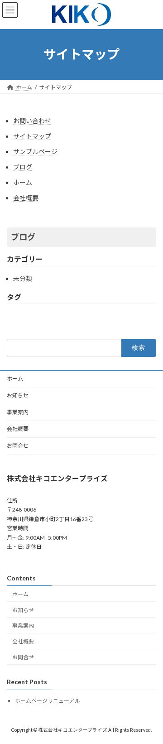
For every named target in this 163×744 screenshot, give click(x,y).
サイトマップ (32, 136)
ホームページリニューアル (47, 700)
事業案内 (18, 412)
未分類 (22, 278)
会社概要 (25, 198)
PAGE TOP (150, 712)
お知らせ (18, 395)
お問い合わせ (32, 121)
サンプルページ (35, 151)
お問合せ (18, 445)
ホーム (22, 182)
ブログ (22, 167)
